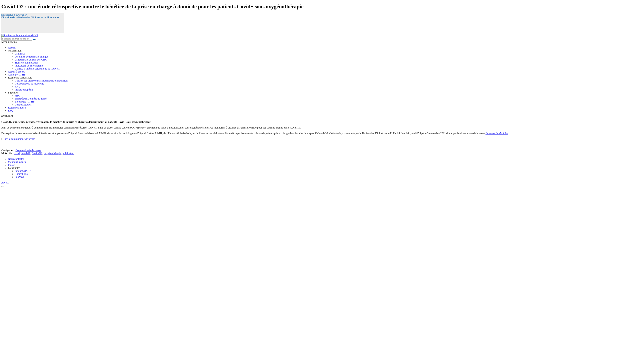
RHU (17, 86)
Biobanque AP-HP (24, 101)
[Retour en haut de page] (2, 186)
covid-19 (25, 153)
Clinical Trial (21, 173)
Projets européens (24, 89)
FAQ (10, 110)
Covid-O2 (37, 153)
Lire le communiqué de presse (19, 139)
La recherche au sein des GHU (31, 59)
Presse (11, 165)
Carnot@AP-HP (17, 74)
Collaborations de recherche (29, 83)
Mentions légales (17, 161)
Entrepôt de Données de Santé (30, 98)
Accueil (12, 47)
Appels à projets (16, 71)
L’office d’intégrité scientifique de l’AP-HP (37, 68)
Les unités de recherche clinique (31, 56)
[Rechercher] (34, 39)
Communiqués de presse (28, 150)
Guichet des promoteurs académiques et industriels (41, 80)
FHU (17, 95)
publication (68, 153)
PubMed (19, 177)
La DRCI (20, 53)
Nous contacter (16, 159)
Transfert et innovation (26, 62)
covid (17, 153)
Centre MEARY (23, 104)
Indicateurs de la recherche (29, 65)
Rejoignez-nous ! (17, 107)
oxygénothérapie (52, 153)
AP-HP (5, 182)
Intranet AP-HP (23, 171)
